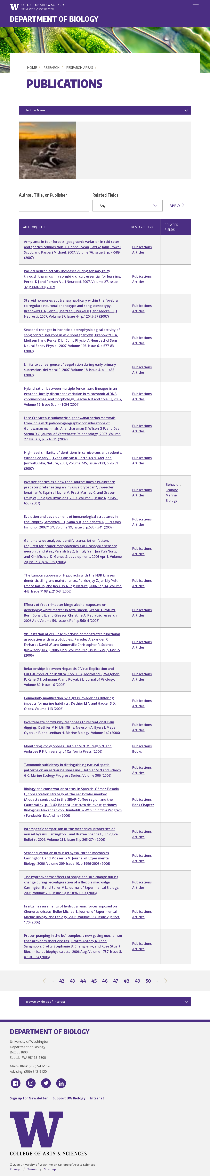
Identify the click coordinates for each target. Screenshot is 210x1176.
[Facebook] (15, 1083)
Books (137, 751)
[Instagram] (31, 1083)
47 (116, 981)
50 (148, 981)
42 (62, 981)
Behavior (173, 484)
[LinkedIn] (61, 1083)
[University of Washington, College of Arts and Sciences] (37, 7)
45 (94, 981)
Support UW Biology (69, 1098)
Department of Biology (54, 18)
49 (138, 981)
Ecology (172, 490)
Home (32, 67)
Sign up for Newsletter (29, 1098)
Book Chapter (143, 805)
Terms (32, 1169)
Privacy (15, 1169)
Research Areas (79, 67)
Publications (142, 247)
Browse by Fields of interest (45, 1002)
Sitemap (50, 1169)
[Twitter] (46, 1083)
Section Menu (35, 110)
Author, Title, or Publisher (43, 195)
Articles (138, 252)
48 (126, 981)
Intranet (97, 1098)
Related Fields (105, 195)
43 (72, 981)
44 (83, 981)
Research (51, 67)
